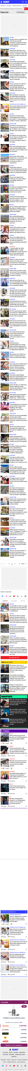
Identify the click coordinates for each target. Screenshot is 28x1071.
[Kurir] (5, 2)
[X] (10, 596)
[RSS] (22, 596)
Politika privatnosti (11, 1062)
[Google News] (25, 596)
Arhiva (22, 563)
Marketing (3, 1059)
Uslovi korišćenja (21, 1062)
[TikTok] (18, 596)
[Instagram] (6, 596)
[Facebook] (2, 596)
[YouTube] (14, 596)
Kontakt (8, 1059)
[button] (5, 743)
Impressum (14, 1059)
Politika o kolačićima (22, 1059)
